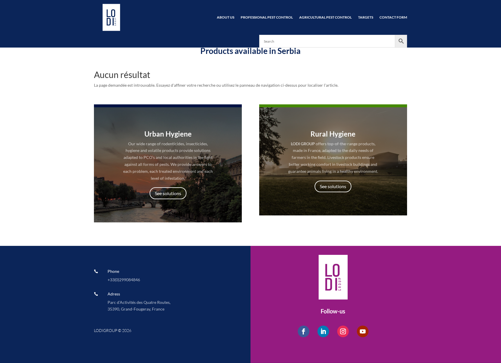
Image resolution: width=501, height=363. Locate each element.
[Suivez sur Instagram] (343, 331)
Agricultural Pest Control (325, 17)
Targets (365, 17)
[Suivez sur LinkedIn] (323, 331)
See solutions (168, 193)
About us (225, 17)
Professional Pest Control (267, 17)
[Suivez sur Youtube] (363, 331)
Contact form (393, 17)
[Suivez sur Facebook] (303, 331)
